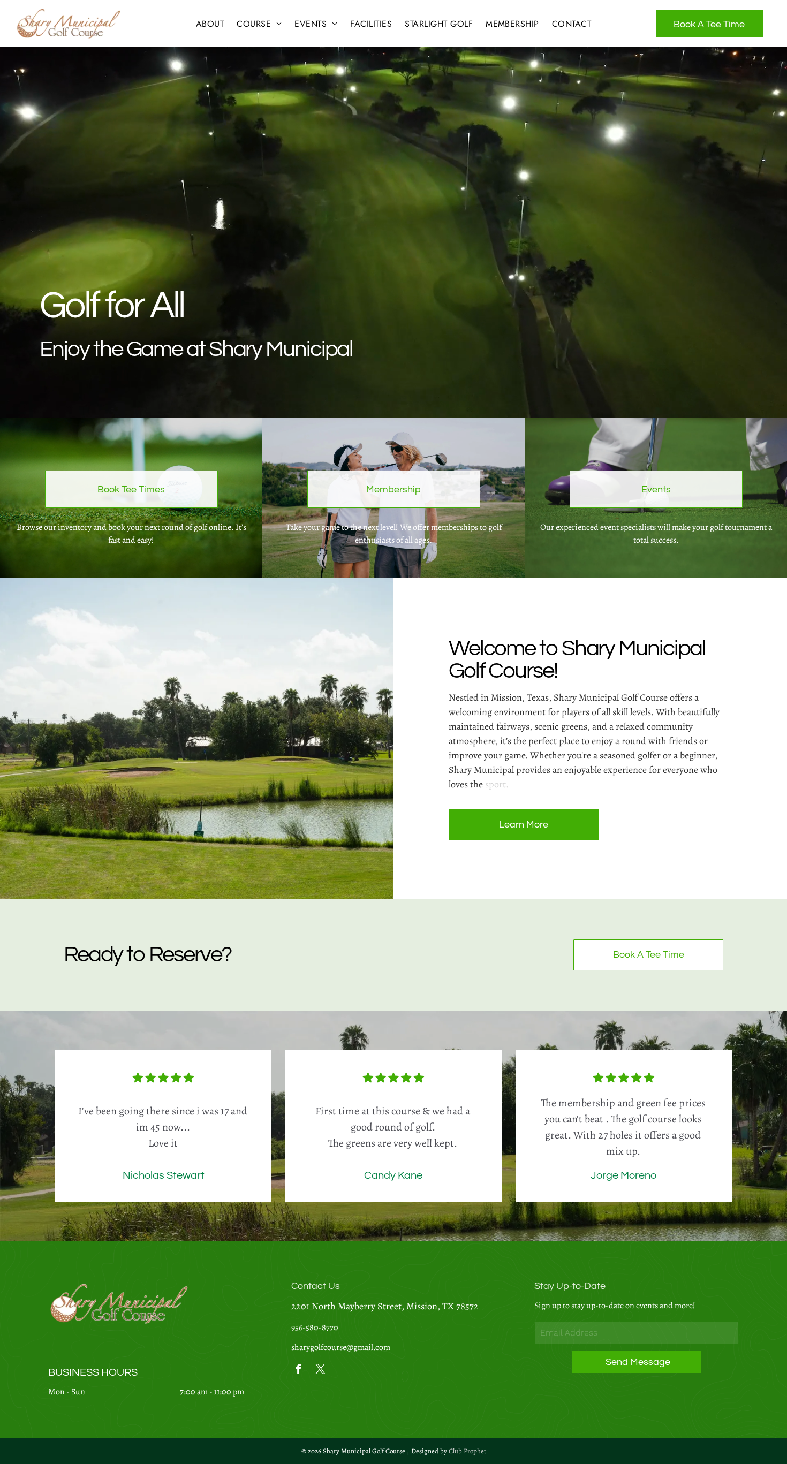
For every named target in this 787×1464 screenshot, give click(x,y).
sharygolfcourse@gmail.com (340, 1347)
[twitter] (320, 1370)
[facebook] (298, 1370)
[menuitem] (210, 24)
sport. (497, 784)
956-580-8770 (314, 1327)
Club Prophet (467, 1450)
